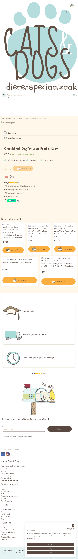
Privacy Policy (29, 436)
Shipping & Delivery (8, 532)
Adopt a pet (5, 511)
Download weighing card (9, 496)
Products (8, 118)
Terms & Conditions (8, 473)
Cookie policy (6, 478)
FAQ (3, 527)
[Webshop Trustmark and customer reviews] (13, 200)
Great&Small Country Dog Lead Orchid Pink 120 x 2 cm (65, 234)
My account (5, 516)
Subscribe (60, 429)
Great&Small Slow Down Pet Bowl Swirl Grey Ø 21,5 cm (38, 234)
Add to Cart (15, 250)
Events (3, 471)
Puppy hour (5, 491)
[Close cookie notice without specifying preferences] (73, 526)
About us (4, 468)
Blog (2, 519)
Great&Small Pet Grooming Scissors (16, 262)
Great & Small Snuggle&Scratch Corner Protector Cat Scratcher (12, 235)
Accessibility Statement (9, 480)
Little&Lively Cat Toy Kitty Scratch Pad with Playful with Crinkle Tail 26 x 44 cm (57, 265)
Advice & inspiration (8, 509)
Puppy (3, 489)
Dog (14, 118)
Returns (3, 534)
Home (2, 118)
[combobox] (41, 96)
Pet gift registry (6, 501)
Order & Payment (7, 529)
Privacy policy (6, 475)
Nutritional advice (7, 493)
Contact (4, 539)
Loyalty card (5, 514)
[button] (6, 176)
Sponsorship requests (8, 537)
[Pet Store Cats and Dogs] (40, 47)
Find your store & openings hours (12, 466)
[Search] (74, 96)
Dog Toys (20, 118)
